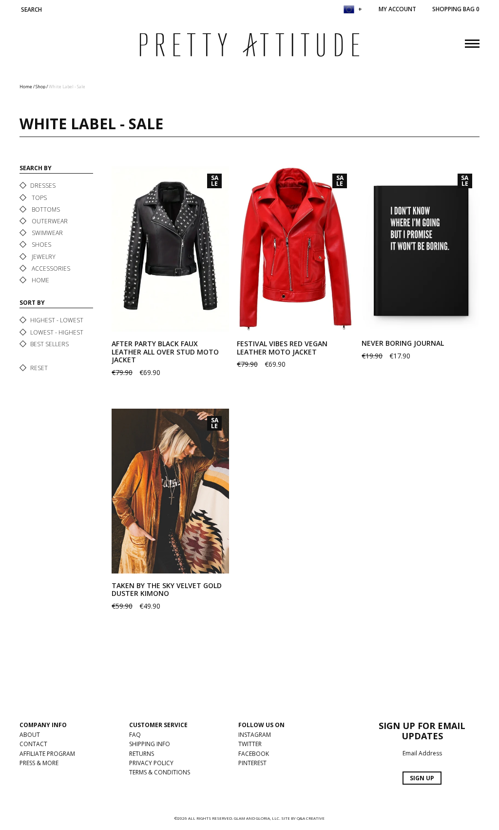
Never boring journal (403, 343)
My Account (397, 9)
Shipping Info (149, 744)
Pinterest (252, 763)
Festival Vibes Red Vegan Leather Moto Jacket (282, 347)
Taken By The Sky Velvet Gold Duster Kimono (167, 589)
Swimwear (46, 233)
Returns (141, 754)
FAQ (135, 735)
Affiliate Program (47, 754)
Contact (33, 744)
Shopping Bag (456, 9)
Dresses (43, 185)
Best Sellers (49, 344)
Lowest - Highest (56, 332)
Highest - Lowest (56, 320)
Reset (39, 368)
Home (25, 86)
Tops (38, 198)
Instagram (254, 735)
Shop (40, 86)
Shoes (40, 244)
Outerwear (49, 221)
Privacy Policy (151, 763)
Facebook (253, 754)
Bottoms (45, 209)
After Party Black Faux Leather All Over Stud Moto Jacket (165, 352)
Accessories (50, 268)
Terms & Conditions (159, 772)
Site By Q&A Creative (303, 818)
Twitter (250, 744)
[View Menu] (472, 42)
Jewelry (43, 257)
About (29, 735)
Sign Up (422, 778)
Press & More (38, 763)
